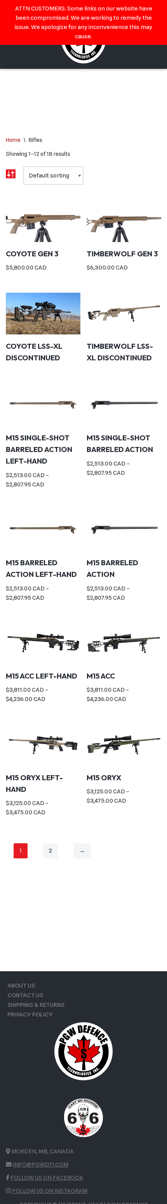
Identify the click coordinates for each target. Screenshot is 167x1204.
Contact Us (25, 995)
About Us (21, 985)
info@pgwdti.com (40, 1164)
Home (13, 140)
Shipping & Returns (35, 1004)
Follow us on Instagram (49, 1190)
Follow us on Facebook (47, 1177)
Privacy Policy (30, 1014)
